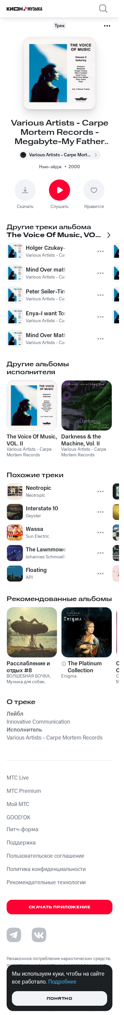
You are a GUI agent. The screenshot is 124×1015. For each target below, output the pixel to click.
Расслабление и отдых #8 (28, 667)
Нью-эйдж (50, 167)
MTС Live (18, 778)
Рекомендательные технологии (46, 883)
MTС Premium (24, 791)
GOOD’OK (18, 818)
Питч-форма (22, 830)
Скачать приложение (60, 907)
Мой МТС (18, 804)
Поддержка (21, 843)
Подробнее (62, 982)
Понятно (59, 998)
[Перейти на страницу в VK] (39, 935)
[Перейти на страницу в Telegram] (14, 935)
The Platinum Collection (85, 667)
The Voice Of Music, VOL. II (32, 440)
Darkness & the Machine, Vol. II (81, 440)
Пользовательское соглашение (45, 856)
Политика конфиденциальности (46, 869)
